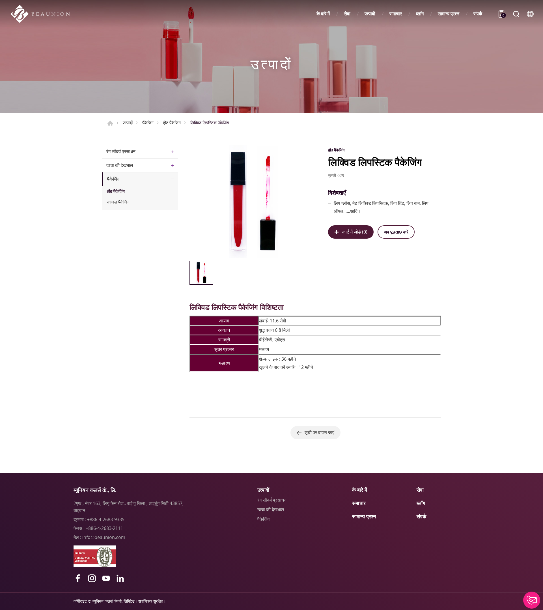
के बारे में (323, 13)
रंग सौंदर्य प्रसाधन (120, 151)
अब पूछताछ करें (396, 232)
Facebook (78, 578)
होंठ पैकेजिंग (172, 122)
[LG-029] (252, 201)
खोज (516, 14)
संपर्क (477, 13)
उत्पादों (370, 13)
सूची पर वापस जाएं (319, 432)
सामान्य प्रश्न (448, 13)
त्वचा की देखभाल (119, 165)
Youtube (106, 578)
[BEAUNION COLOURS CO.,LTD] (43, 13)
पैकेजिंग (148, 122)
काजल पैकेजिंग (118, 202)
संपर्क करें (531, 600)
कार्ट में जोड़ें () (354, 232)
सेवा (347, 13)
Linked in (120, 578)
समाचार (395, 13)
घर (110, 123)
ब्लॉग (420, 13)
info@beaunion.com (103, 537)
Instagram (92, 578)
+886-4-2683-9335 (105, 519)
